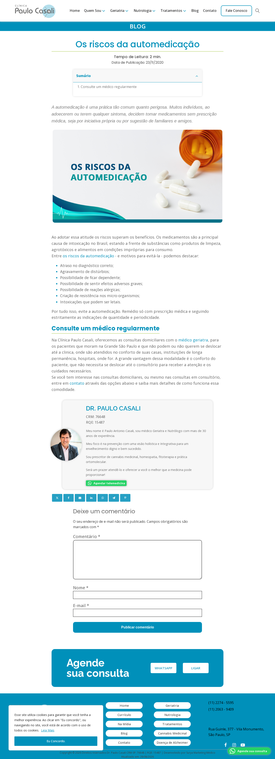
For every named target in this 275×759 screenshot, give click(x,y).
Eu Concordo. (56, 741)
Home (75, 10)
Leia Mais (47, 730)
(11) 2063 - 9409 (221, 709)
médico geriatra (193, 339)
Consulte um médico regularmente (109, 86)
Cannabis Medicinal (172, 733)
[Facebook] (68, 498)
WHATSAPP (163, 668)
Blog (195, 10)
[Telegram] (114, 498)
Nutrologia (172, 715)
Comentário (86, 536)
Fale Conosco (236, 10)
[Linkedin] (91, 498)
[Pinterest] (125, 498)
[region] (56, 727)
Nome (81, 588)
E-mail (81, 605)
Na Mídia (124, 724)
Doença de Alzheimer (172, 742)
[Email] (80, 498)
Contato (210, 10)
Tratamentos (172, 724)
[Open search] (257, 10)
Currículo (124, 715)
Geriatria (172, 705)
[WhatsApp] (103, 498)
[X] (57, 498)
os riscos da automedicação (88, 255)
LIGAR (195, 668)
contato (77, 383)
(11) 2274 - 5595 (221, 702)
